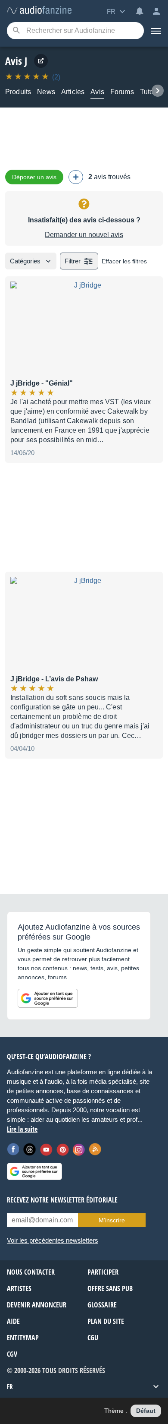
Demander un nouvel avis (84, 234)
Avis (97, 91)
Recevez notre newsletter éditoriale (62, 1200)
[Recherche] (16, 31)
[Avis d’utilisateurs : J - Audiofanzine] (39, 10)
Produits (18, 91)
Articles (72, 91)
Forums (122, 91)
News (46, 91)
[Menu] (156, 30)
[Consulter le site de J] (41, 61)
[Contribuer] (75, 177)
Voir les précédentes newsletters (52, 1240)
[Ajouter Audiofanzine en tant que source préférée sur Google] (48, 998)
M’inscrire (112, 1220)
